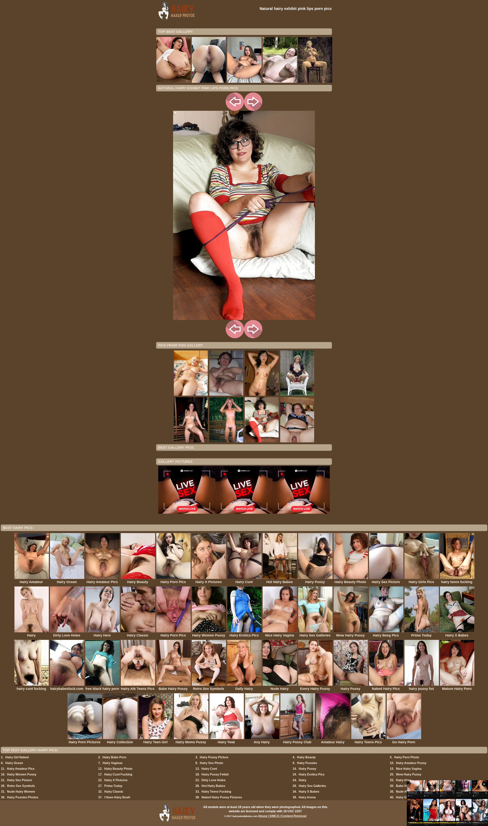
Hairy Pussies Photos (22, 797)
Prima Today (113, 785)
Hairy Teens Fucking (216, 791)
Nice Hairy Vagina (408, 768)
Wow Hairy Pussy (408, 774)
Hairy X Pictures (116, 780)
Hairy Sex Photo (211, 763)
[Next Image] (253, 109)
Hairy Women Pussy (21, 774)
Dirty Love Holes (213, 780)
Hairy (302, 780)
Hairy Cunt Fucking (118, 774)
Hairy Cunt (209, 768)
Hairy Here (403, 780)
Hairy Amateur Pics (21, 768)
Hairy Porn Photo (406, 757)
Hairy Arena (307, 797)
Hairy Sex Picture (19, 780)
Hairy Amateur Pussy (411, 763)
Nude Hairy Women (21, 791)
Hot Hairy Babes (213, 785)
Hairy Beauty (306, 757)
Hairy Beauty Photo (118, 768)
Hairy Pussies (307, 763)
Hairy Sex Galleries (312, 785)
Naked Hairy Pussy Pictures (221, 797)
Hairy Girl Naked (17, 757)
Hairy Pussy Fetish (215, 774)
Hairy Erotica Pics (311, 774)
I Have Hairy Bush (117, 797)
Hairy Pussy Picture (214, 757)
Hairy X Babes (309, 791)
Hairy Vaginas (113, 763)
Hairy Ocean (14, 763)
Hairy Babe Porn (114, 757)
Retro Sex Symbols (21, 785)
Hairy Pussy (307, 768)
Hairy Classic (113, 791)
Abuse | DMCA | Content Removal (282, 816)
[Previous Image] (235, 109)
